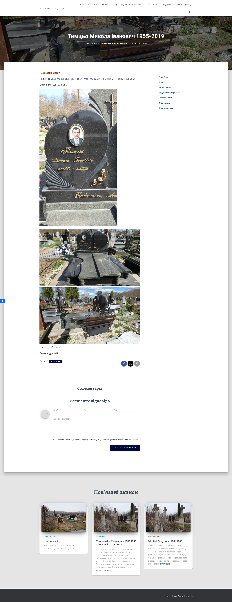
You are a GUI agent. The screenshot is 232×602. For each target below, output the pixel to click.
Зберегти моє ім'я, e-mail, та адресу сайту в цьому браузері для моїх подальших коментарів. (98, 440)
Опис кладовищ (183, 5)
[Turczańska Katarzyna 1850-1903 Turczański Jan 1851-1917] (116, 517)
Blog (96, 5)
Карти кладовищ (109, 5)
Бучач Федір (55, 361)
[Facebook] (2, 301)
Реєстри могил (151, 5)
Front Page (85, 5)
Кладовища (167, 5)
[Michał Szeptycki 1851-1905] (168, 517)
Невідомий (51, 541)
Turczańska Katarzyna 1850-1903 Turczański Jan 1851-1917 (116, 542)
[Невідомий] (63, 517)
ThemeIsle (188, 596)
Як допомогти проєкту (131, 5)
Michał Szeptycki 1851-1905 (165, 541)
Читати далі (108, 570)
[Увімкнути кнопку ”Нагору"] (226, 596)
